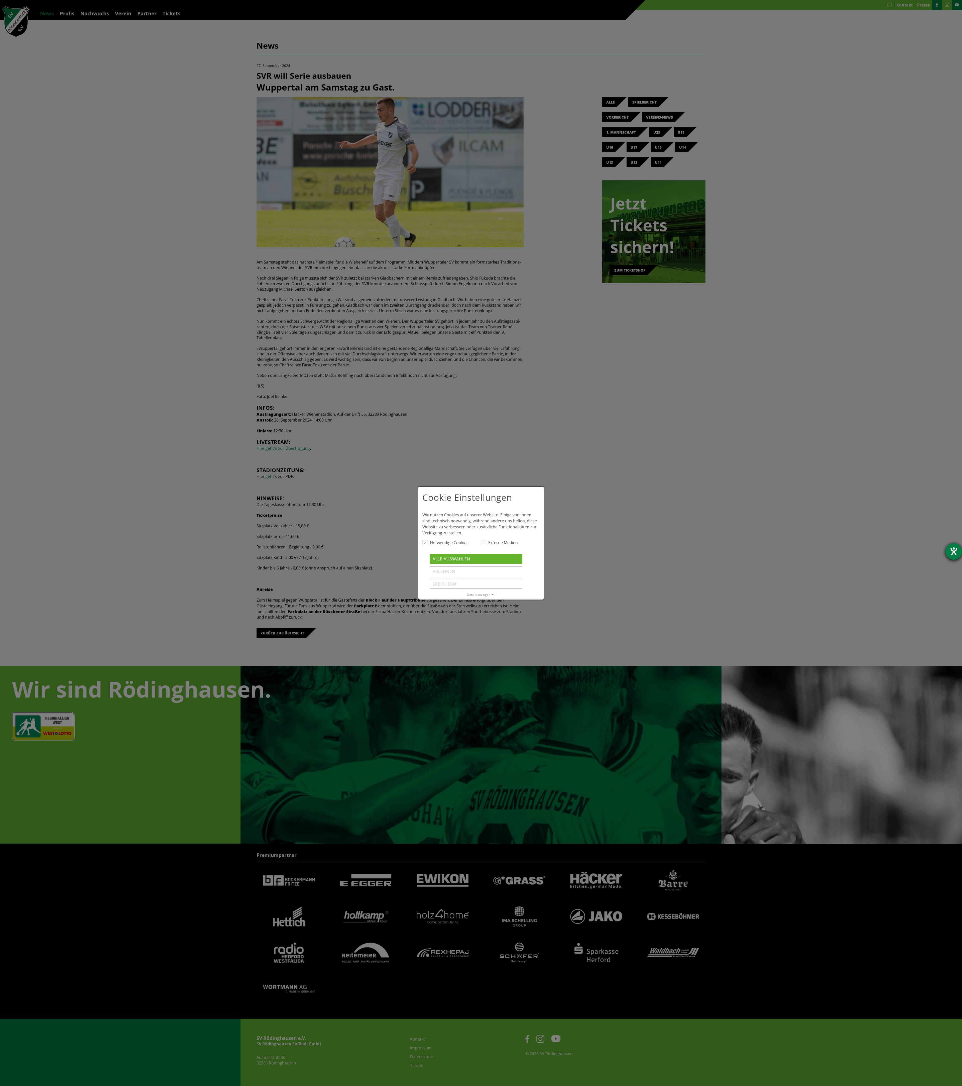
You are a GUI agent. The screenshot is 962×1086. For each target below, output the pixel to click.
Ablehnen (444, 571)
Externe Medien (503, 542)
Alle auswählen (451, 559)
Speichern (444, 584)
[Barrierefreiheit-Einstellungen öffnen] (953, 551)
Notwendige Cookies (449, 542)
